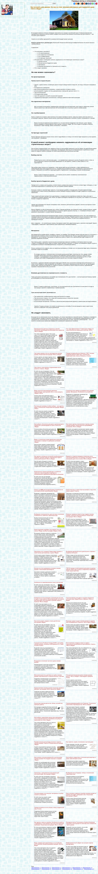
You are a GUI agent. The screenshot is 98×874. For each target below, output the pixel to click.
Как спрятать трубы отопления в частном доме (79, 742)
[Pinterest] (96, 3)
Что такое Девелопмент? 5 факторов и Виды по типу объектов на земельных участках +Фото (80, 329)
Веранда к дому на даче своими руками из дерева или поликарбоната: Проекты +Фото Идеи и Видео (80, 621)
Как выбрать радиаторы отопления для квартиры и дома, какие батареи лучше (81, 758)
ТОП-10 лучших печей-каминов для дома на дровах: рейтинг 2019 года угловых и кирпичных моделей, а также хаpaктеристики (81, 569)
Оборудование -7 (35, 869)
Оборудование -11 (78, 869)
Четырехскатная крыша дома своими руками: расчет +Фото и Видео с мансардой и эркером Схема (79, 676)
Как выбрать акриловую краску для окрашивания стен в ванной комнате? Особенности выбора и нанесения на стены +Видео (48, 719)
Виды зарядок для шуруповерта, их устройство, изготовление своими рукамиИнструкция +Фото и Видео (48, 844)
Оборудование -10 (67, 869)
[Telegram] (94, 3)
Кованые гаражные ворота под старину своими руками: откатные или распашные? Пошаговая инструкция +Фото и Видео (80, 515)
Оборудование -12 (89, 869)
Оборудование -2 (46, 867)
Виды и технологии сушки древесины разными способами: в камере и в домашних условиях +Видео (48, 441)
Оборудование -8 (46, 869)
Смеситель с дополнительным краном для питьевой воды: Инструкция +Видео (46, 773)
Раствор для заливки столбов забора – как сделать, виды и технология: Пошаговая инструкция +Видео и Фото (49, 407)
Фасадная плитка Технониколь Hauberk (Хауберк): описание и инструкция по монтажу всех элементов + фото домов (81, 823)
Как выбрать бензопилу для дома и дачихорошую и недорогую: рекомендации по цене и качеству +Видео (49, 425)
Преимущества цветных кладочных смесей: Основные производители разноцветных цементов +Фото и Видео (49, 330)
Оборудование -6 (87, 867)
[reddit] (84, 3)
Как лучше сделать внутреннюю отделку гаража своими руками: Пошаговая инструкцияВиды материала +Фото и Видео (80, 425)
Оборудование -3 (56, 867)
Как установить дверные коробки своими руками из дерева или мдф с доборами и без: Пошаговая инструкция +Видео (81, 795)
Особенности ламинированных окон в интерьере (48, 582)
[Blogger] (80, 3)
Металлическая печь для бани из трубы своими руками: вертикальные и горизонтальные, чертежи (49, 675)
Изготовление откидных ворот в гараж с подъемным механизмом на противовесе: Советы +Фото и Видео (80, 644)
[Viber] (90, 3)
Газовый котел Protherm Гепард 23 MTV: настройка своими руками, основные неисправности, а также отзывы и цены (48, 644)
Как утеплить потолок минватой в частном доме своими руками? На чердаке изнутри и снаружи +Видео (48, 759)
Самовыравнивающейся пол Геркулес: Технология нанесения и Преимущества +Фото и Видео (81, 704)
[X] (78, 3)
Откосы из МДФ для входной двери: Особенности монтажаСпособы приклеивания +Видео (48, 490)
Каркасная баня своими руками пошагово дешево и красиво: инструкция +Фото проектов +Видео (49, 688)
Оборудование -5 (76, 867)
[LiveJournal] (86, 3)
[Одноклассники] (76, 3)
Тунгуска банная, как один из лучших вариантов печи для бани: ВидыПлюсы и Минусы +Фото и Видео (80, 599)
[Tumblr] (88, 3)
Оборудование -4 (66, 867)
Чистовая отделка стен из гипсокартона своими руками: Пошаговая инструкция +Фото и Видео (48, 354)
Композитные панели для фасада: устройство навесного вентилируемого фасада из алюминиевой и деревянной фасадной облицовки (48, 473)
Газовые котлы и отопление (85, 1)
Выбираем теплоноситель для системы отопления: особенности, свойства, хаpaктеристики (49, 515)
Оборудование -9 (56, 869)
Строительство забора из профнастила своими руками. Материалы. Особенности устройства (80, 391)
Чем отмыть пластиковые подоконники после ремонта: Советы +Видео (47, 368)
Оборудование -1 (35, 867)
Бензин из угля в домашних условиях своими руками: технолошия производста (47, 569)
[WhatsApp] (92, 3)
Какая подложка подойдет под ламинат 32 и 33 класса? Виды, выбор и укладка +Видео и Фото (48, 530)
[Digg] (82, 3)
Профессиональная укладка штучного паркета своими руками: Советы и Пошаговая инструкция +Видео (48, 743)
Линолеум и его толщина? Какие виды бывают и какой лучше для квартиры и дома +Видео (48, 552)
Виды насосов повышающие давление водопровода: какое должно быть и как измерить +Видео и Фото (48, 392)
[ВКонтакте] (74, 3)
